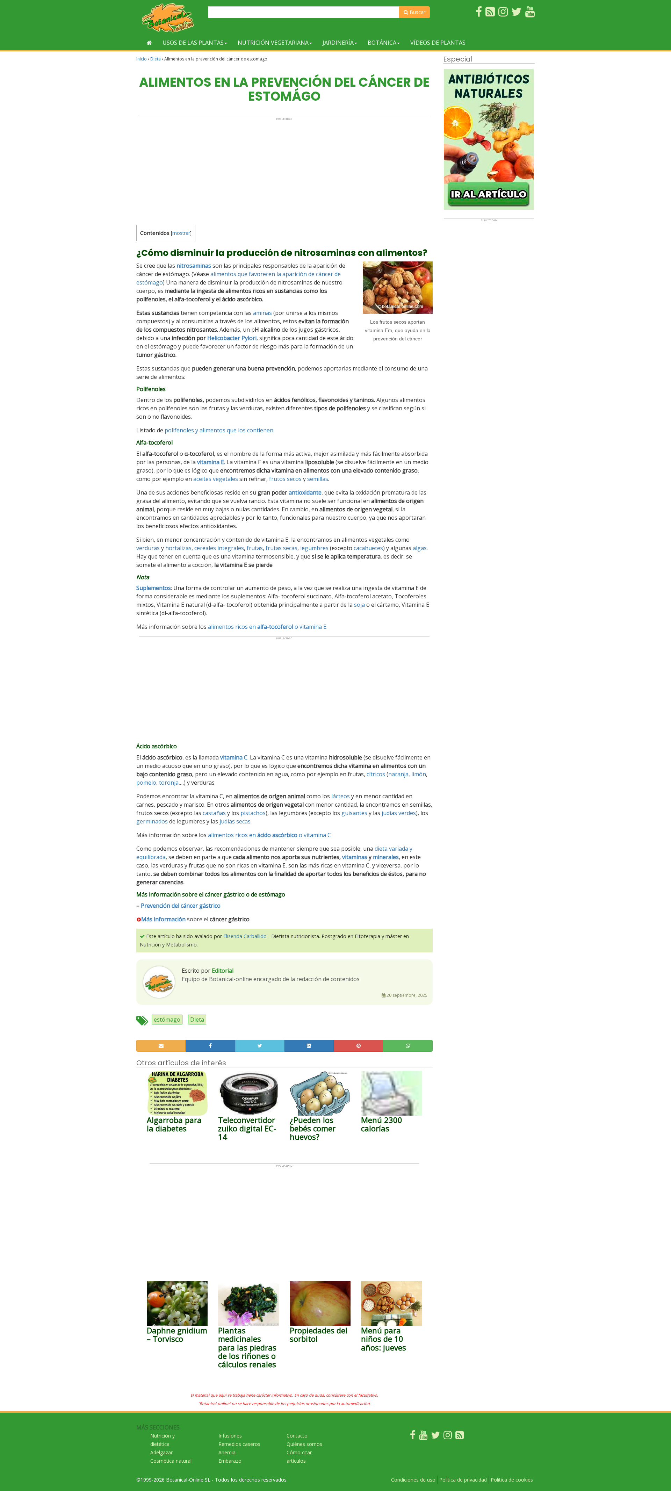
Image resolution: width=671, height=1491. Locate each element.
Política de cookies (512, 1479)
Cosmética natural (171, 1460)
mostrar (181, 233)
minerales (386, 857)
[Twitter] (435, 1436)
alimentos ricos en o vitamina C (269, 835)
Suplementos (153, 588)
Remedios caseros (239, 1444)
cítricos (376, 774)
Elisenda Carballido (245, 936)
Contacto (297, 1435)
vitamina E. (211, 462)
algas (420, 548)
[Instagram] (447, 1436)
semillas (317, 479)
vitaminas (354, 857)
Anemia (227, 1452)
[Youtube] (423, 1436)
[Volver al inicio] (149, 42)
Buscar (416, 12)
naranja (398, 774)
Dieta (155, 59)
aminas (262, 313)
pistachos (253, 813)
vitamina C (233, 757)
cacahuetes (368, 548)
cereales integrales (219, 548)
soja (359, 604)
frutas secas (281, 548)
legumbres (314, 548)
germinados (152, 821)
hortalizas (178, 548)
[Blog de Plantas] (459, 1436)
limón (418, 774)
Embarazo (229, 1460)
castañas (214, 813)
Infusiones (230, 1435)
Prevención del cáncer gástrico (181, 905)
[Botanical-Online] (169, 18)
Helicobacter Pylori (232, 338)
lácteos (340, 796)
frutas (255, 548)
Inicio (141, 59)
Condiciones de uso (413, 1479)
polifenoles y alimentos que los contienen (219, 430)
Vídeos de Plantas (438, 42)
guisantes (354, 813)
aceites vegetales (215, 479)
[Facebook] (413, 1436)
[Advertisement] (284, 169)
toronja (169, 782)
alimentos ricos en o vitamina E (267, 627)
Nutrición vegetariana (273, 42)
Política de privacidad (463, 1479)
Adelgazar (161, 1452)
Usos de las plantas (193, 42)
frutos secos (285, 479)
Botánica (382, 42)
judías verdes (399, 813)
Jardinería (338, 42)
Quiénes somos (304, 1444)
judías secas (235, 821)
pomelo (146, 782)
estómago (167, 1019)
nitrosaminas (193, 265)
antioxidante (305, 492)
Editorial (222, 970)
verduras (148, 548)
